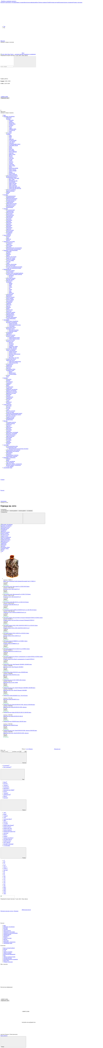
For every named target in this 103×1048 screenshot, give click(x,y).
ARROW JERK (12, 129)
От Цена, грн (4, 751)
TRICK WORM (12, 170)
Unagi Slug (11, 164)
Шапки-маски (12, 372)
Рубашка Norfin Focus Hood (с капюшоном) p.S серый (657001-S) (18, 659)
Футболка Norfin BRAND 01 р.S (11, 604)
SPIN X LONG (12, 184)
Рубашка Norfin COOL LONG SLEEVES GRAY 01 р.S (16, 628)
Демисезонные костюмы (15, 324)
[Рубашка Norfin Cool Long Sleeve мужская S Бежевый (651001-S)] (52, 617)
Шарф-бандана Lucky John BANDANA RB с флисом (16, 733)
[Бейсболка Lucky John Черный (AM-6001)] (52, 664)
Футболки (11, 343)
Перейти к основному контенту (8, 1)
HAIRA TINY (12, 124)
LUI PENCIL (12, 130)
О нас (5, 2)
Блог (37, 2)
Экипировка (6, 319)
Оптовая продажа (54, 2)
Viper (10, 137)
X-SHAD (11, 125)
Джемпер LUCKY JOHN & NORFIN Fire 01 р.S (14, 612)
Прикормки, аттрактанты (9, 457)
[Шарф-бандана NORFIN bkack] (52, 721)
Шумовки (11, 275)
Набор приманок (13, 174)
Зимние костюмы (13, 323)
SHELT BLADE (13, 183)
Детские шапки (12, 374)
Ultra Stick (11, 143)
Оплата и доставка (11, 2)
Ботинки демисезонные (14, 354)
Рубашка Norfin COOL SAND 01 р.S (12, 635)
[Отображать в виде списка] (34, 518)
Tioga (10, 135)
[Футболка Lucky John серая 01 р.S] (52, 586)
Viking (10, 289)
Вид (23, 779)
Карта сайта (6, 960)
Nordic (10, 284)
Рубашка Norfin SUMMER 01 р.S (11, 643)
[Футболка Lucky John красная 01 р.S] (52, 594)
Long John (11, 158)
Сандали (11, 356)
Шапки (10, 371)
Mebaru (10, 283)
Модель (24, 809)
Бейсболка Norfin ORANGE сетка (11, 674)
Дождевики (12, 326)
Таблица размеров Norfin (44, 2)
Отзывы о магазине (77, 2)
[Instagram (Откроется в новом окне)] (11, 13)
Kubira (10, 148)
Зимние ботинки (13, 351)
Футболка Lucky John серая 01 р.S (11, 589)
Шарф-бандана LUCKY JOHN (10, 682)
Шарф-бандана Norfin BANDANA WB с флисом (14, 707)
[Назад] (1, 552)
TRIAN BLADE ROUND (15, 188)
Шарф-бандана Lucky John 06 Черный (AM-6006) (15, 690)
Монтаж (5, 420)
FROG (10, 167)
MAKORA (11, 122)
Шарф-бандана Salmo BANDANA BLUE (13, 716)
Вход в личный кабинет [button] (9, 948)
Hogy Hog (11, 149)
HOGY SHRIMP (13, 151)
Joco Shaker (11, 150)
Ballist (10, 136)
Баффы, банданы (13, 347)
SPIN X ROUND (13, 185)
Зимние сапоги (12, 352)
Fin (9, 288)
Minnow (11, 156)
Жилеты (11, 342)
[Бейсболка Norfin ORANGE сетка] (52, 672)
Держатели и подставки (9, 241)
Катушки (5, 194)
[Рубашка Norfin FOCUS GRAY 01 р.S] (52, 648)
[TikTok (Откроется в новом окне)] (32, 13)
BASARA (11, 120)
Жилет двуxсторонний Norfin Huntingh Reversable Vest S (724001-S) (19, 581)
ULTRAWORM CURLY (14, 144)
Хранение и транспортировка (10, 250)
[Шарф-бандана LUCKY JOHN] (52, 680)
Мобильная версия (26, 909)
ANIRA (11, 121)
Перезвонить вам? (5, 98)
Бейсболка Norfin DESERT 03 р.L (11, 699)
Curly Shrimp (12, 141)
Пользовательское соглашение (66, 2)
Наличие (24, 762)
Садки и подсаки (7, 404)
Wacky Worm (12, 165)
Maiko (10, 292)
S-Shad (10, 160)
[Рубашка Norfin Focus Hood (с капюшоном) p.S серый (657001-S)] (52, 656)
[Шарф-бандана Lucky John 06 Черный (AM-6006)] (52, 687)
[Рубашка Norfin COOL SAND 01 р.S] (52, 633)
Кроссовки (11, 355)
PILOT (10, 126)
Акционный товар (7, 467)
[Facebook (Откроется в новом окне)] (53, 13)
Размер (24, 857)
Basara (10, 146)
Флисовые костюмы (13, 330)
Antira (10, 127)
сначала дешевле (13, 510)
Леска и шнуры (7, 235)
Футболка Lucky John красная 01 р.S (12, 596)
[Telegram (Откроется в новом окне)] (11, 24)
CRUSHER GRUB (13, 145)
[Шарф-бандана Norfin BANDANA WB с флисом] (52, 704)
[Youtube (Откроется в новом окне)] (74, 13)
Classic (10, 287)
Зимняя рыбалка (7, 269)
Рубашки (11, 345)
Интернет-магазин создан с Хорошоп (9, 911)
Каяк (4, 115)
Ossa (10, 290)
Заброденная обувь (13, 362)
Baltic (10, 285)
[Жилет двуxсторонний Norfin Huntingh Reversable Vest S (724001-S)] (52, 566)
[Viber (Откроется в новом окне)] (32, 24)
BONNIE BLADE (13, 180)
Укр (4, 26)
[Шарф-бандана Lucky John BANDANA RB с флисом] (52, 730)
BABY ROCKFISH (13, 168)
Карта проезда (4, 1035)
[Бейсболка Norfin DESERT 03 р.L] (52, 695)
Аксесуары (6, 444)
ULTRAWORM (12, 140)
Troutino (11, 163)
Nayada (10, 159)
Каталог (2, 2)
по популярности (4, 510)
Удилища (5, 208)
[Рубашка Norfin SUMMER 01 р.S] (52, 641)
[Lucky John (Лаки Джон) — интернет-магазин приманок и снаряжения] (8, 897)
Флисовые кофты (13, 331)
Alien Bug (11, 153)
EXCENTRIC (12, 182)
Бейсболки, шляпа (13, 346)
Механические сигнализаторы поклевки (18, 448)
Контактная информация (30, 2)
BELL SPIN (12, 179)
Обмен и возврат (20, 2)
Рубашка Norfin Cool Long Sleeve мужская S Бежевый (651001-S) (18, 620)
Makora (10, 172)
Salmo (10, 131)
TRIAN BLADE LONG (14, 187)
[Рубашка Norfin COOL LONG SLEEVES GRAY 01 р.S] (52, 625)
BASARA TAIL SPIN (14, 178)
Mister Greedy (12, 154)
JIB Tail (10, 155)
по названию (29, 510)
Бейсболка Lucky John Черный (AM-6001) (13, 667)
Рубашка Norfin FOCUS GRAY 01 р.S (12, 651)
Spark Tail (11, 139)
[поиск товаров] (25, 61)
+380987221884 (4, 96)
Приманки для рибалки (9, 116)
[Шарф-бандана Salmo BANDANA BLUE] (52, 712)
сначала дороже (22, 510)
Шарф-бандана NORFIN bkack (10, 725)
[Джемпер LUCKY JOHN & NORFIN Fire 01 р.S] (52, 610)
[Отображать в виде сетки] (12, 518)
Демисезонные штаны (14, 338)
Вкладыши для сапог (14, 357)
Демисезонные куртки (14, 337)
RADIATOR (12, 173)
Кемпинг (5, 378)
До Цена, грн (15, 751)
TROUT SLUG (12, 169)
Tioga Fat (11, 161)
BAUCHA (11, 293)
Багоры (10, 276)
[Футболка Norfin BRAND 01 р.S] (52, 602)
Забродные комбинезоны (15, 361)
